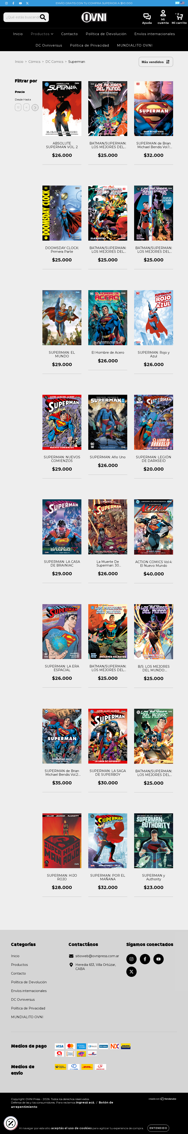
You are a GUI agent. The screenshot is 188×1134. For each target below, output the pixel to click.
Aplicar (35, 107)
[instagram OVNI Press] (6, 3)
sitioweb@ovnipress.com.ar (97, 956)
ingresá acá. (85, 1102)
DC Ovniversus (49, 45)
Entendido (158, 1128)
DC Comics (54, 62)
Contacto (69, 34)
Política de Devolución (106, 34)
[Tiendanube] (162, 1099)
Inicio (18, 34)
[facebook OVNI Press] (13, 3)
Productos (41, 34)
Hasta (26, 99)
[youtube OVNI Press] (20, 3)
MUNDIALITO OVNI (135, 45)
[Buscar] (43, 17)
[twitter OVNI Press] (27, 3)
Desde (18, 99)
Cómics (34, 62)
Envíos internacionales (154, 34)
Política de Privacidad (89, 45)
